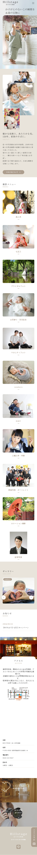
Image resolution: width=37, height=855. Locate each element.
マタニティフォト (18, 352)
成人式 (18, 217)
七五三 (18, 252)
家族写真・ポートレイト (18, 490)
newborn (18, 387)
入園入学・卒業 (18, 456)
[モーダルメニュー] (33, 3)
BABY (18, 421)
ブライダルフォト (18, 286)
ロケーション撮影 (18, 523)
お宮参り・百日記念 (18, 320)
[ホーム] (10, 3)
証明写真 (18, 557)
